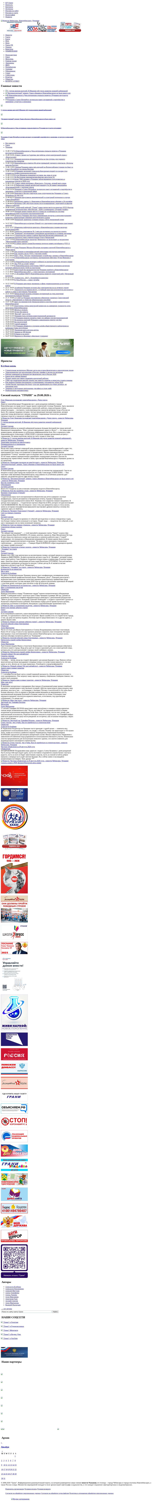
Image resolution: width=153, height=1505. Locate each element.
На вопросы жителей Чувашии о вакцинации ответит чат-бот (38, 320)
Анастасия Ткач (11, 1299)
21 (13, 1469)
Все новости (10, 143)
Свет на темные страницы (11, 513)
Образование (6, 485)
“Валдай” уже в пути (22, 314)
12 (9, 1465)
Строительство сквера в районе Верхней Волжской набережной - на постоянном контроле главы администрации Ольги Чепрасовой (36, 236)
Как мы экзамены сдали (10, 483)
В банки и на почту (21, 334)
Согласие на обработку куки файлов (55, 1493)
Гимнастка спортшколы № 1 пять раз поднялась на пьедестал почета (40, 231)
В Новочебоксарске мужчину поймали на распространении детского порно (43, 262)
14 (13, 1465)
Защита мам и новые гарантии (12, 668)
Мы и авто (5, 571)
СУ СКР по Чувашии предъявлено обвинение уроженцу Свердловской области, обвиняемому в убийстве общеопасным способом (37, 299)
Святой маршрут (20, 324)
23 (2, 1474)
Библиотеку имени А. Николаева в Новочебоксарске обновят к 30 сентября (43, 201)
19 (9, 1469)
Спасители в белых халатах (11, 527)
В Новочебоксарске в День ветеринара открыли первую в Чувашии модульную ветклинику (31, 128)
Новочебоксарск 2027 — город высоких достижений (34, 272)
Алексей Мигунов (12, 1291)
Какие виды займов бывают (16, 376)
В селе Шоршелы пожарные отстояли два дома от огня (35, 175)
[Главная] (20, 21)
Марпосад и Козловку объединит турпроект (31, 336)
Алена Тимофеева (12, 1293)
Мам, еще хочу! (7, 682)
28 (13, 1474)
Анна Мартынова (7, 591)
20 (11, 1469)
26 (9, 1474)
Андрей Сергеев (7, 426)
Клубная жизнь (8, 366)
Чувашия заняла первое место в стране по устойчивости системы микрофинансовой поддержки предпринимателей (34, 212)
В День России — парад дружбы (26, 280)
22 (15, 1469)
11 (6, 1465)
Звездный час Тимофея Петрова (13, 702)
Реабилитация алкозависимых (16, 390)
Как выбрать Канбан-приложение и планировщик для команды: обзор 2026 (34, 382)
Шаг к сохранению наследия (12, 587)
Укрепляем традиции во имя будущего (15, 442)
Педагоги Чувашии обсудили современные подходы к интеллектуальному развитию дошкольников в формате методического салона (38, 216)
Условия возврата (44, 1489)
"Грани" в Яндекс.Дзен (12, 1334)
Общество (5, 589)
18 (7, 1469)
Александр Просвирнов (14, 1289)
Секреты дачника (7, 656)
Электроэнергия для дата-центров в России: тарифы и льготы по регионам (34, 372)
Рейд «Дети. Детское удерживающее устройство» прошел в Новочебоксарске (43, 256)
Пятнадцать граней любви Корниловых (16, 640)
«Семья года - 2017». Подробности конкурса (31, 278)
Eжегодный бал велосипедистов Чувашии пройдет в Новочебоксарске (41, 270)
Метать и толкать (21, 310)
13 (11, 1465)
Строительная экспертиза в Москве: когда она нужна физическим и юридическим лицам (39, 370)
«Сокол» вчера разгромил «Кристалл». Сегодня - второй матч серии (40, 183)
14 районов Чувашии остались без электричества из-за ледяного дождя (41, 288)
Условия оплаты (30, 1489)
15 (15, 1465)
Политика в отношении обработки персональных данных (91, 1493)
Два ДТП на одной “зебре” (24, 264)
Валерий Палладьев (12, 1305)
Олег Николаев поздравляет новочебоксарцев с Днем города (24, 400)
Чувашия (8, 147)
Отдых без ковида (21, 312)
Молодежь (5, 704)
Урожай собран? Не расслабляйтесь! (15, 654)
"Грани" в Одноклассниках (13, 1326)
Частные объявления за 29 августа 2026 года (18, 747)
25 (7, 1474)
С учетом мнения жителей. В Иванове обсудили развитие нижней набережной (26, 110)
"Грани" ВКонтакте (10, 1330)
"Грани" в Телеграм (10, 1322)
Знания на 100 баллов (22, 332)
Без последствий (20, 322)
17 (4, 1469)
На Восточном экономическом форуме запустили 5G (34, 177)
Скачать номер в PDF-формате (12, 763)
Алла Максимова (11, 1297)
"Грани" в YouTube (10, 1338)
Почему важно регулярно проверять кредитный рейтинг (27, 378)
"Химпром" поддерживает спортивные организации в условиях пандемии (42, 233)
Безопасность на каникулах (11, 569)
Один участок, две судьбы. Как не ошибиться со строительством (25, 722)
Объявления (5, 749)
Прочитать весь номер (32, 763)
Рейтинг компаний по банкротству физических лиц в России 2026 (30, 374)
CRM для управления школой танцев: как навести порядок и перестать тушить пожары (38, 380)
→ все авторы (6, 1309)
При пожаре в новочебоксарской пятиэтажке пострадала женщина (39, 252)
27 (11, 1474)
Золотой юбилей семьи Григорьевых (15, 624)
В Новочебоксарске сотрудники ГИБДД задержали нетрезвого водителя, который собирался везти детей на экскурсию (37, 267)
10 (4, 1465)
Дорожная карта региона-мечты (26, 330)
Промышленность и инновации (13, 444)
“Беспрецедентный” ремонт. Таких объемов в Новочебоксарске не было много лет (28, 119)
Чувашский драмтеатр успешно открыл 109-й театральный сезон (39, 220)
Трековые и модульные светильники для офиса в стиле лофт (28, 388)
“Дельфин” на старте (9, 549)
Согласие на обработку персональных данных (23, 1493)
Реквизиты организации (14, 1489)
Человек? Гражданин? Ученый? (13, 493)
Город (7, 145)
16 (2, 1469)
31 (4, 1478)
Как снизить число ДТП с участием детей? (30, 254)
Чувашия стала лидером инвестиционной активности (34, 316)
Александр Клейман (8, 573)
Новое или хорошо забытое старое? (14, 608)
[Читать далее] (2, 106)
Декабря (5, 1447)
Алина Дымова (11, 1295)
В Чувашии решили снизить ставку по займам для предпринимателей (41, 318)
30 (2, 1478)
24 (4, 1474)
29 (15, 1474)
